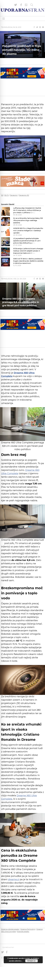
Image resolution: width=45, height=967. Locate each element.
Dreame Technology (27, 929)
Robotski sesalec (23, 931)
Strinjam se (31, 961)
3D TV (6, 195)
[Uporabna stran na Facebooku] (21, 5)
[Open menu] (3, 18)
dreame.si (13, 879)
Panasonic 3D (24, 195)
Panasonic (14, 195)
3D (2, 195)
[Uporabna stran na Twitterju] (15, 5)
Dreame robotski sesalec (10, 929)
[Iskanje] (31, 5)
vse (14, 279)
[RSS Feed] (26, 5)
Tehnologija (6, 27)
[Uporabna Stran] (22, 10)
